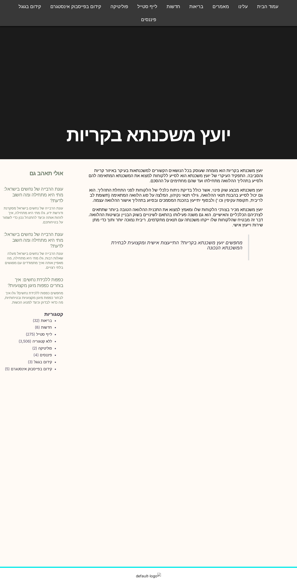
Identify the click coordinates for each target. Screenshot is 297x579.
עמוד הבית (267, 6)
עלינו (243, 6)
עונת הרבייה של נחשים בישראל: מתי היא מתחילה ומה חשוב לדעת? (33, 194)
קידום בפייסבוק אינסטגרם (75, 6)
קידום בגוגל (30, 6)
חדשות (173, 6)
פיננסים (148, 19)
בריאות (196, 6)
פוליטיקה (119, 6)
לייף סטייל (147, 6)
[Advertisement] (32, 452)
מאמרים (221, 6)
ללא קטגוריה (42, 341)
